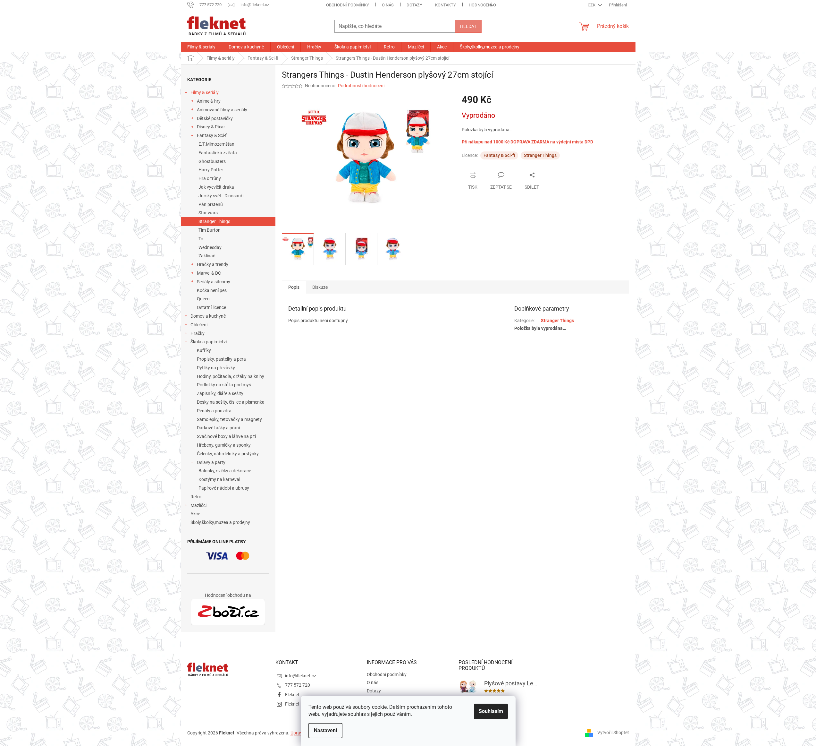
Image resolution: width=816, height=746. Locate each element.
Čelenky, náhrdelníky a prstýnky (228, 453)
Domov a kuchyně (208, 316)
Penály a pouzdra (214, 410)
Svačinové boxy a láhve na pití (226, 436)
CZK (592, 5)
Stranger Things (214, 221)
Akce (195, 513)
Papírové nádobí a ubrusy (223, 488)
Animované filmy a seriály (222, 109)
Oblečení (198, 324)
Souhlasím (491, 711)
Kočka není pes (212, 290)
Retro (195, 496)
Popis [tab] (293, 287)
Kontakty (445, 5)
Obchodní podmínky (347, 5)
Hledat (468, 26)
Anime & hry (209, 101)
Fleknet (292, 694)
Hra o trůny (209, 178)
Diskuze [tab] (320, 287)
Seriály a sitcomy (213, 281)
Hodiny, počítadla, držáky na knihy (230, 376)
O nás (388, 5)
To (200, 238)
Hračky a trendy (212, 264)
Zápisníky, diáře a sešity (220, 393)
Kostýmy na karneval (219, 479)
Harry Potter (210, 169)
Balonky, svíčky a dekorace (224, 470)
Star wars (208, 212)
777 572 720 (297, 685)
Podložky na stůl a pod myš (224, 384)
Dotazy (414, 5)
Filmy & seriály (204, 92)
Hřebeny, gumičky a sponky (224, 445)
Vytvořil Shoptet (613, 732)
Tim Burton (209, 230)
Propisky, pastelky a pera (221, 359)
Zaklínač (206, 255)
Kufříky (204, 350)
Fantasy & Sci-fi (212, 135)
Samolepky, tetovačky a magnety (229, 419)
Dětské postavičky (215, 118)
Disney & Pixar (211, 126)
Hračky (197, 333)
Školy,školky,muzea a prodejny (220, 522)
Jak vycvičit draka (216, 187)
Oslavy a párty (211, 462)
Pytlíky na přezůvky (216, 367)
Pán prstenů (210, 204)
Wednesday (210, 247)
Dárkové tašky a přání (218, 427)
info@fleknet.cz (300, 675)
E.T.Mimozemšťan (216, 144)
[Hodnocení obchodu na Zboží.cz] (228, 612)
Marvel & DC (209, 273)
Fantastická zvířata (217, 152)
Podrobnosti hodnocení (361, 85)
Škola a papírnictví (208, 341)
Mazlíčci (198, 505)
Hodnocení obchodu (490, 5)
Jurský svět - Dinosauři (220, 195)
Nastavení (325, 730)
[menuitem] (201, 47)
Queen (203, 298)
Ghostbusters (212, 161)
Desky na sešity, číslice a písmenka (231, 402)
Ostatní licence (211, 307)
